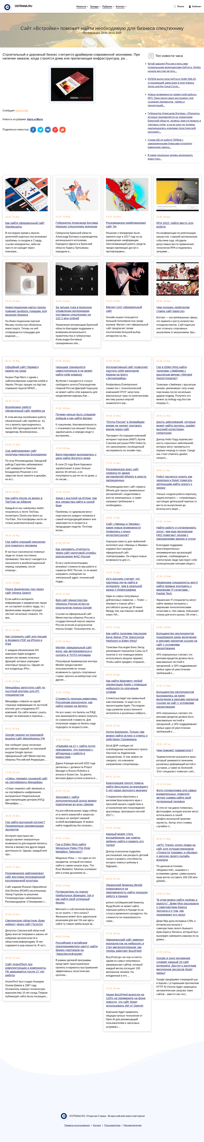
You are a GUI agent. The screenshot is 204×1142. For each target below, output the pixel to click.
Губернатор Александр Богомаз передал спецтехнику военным (77, 224)
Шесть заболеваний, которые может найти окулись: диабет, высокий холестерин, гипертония (176, 427)
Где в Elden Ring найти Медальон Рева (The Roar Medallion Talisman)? (73, 848)
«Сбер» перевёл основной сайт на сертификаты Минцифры (26, 780)
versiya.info (21, 110)
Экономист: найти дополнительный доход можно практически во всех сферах (76, 800)
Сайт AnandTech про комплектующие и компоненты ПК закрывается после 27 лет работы (25, 970)
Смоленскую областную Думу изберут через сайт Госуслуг (25, 922)
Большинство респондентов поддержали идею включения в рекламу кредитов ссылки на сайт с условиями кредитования (176, 641)
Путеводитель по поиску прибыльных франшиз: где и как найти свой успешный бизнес (75, 897)
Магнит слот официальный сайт (124, 309)
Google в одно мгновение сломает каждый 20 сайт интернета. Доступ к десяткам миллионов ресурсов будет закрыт (176, 966)
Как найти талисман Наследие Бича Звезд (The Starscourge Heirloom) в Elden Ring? (126, 637)
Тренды (94, 6)
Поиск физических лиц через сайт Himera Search (24, 591)
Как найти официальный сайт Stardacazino (24, 224)
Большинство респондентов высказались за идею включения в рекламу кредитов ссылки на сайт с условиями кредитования (177, 699)
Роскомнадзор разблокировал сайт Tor (126, 224)
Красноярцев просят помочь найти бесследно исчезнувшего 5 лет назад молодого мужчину (127, 786)
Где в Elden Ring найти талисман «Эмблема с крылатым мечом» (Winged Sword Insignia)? (174, 373)
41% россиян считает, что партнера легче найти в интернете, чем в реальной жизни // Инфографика (124, 584)
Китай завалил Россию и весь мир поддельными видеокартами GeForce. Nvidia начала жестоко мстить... (174, 67)
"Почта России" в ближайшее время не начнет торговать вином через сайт (125, 425)
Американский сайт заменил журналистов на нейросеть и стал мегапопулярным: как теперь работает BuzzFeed (125, 945)
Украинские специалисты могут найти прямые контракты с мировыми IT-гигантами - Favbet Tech (177, 588)
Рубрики (107, 6)
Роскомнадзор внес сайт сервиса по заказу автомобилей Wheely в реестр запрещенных (126, 475)
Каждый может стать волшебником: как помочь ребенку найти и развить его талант (125, 839)
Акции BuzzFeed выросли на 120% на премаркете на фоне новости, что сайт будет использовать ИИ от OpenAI (126, 1000)
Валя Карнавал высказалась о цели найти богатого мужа (76, 456)
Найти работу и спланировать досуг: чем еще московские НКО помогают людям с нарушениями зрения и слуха (176, 533)
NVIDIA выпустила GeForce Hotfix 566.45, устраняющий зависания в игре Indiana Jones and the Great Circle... (172, 83)
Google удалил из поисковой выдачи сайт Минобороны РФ (25, 736)
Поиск (180, 6)
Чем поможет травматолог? (174, 750)
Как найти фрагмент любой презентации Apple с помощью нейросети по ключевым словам (126, 686)
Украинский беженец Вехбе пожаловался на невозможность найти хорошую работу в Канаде (127, 890)
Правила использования (77, 1125)
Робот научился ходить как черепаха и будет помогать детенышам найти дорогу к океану (174, 482)
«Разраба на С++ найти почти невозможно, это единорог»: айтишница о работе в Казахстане (75, 751)
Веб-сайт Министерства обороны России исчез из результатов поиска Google (74, 604)
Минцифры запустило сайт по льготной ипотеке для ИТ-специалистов (25, 691)
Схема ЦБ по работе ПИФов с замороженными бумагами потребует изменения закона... (170, 144)
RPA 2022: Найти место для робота (174, 224)
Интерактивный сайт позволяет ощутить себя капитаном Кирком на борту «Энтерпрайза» (127, 373)
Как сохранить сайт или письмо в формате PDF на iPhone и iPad (26, 640)
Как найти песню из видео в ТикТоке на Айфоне (23, 500)
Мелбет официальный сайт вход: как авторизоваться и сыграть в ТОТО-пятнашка (74, 651)
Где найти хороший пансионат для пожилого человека (25, 543)
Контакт (120, 6)
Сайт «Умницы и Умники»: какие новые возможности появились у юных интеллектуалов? (123, 529)
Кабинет (196, 6)
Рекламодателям (133, 1125)
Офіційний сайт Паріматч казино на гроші (22, 369)
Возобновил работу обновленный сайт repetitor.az (25, 409)
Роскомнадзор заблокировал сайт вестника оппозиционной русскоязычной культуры (25, 877)
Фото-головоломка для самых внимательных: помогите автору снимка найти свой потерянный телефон (176, 796)
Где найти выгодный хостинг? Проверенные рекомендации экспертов (25, 826)
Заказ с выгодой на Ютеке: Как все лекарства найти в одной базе (76, 502)
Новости (81, 6)
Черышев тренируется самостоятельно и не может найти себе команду (74, 371)
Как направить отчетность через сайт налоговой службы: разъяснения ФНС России (76, 553)
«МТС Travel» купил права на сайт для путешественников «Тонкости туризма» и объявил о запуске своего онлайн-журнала (176, 852)
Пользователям (112, 1125)
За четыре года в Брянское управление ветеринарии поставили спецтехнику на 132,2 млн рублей (74, 313)
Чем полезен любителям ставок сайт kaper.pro (172, 309)
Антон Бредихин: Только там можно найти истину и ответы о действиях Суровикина (127, 735)
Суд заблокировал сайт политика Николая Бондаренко (26, 452)
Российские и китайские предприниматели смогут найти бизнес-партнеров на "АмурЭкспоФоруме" (77, 948)
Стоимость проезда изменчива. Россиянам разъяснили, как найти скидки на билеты (76, 702)
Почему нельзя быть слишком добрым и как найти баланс (75, 416)
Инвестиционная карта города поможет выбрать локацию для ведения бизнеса (26, 311)
